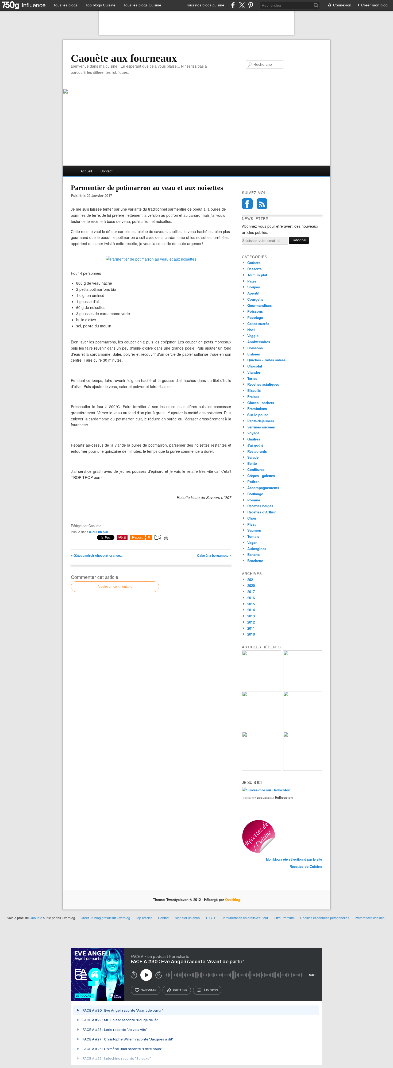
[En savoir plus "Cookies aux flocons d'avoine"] (302, 728)
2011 (251, 628)
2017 (251, 591)
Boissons (255, 347)
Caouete (36, 917)
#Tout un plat (98, 531)
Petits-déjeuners (260, 420)
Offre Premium (284, 917)
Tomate (253, 536)
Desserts (254, 268)
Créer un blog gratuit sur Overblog (105, 917)
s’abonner (149, 990)
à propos (210, 990)
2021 (251, 579)
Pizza (251, 524)
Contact (107, 170)
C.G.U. (211, 917)
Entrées (253, 354)
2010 (251, 634)
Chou (251, 518)
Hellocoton (284, 797)
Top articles (144, 917)
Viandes (254, 372)
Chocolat (254, 366)
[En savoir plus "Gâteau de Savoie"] (261, 728)
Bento (252, 463)
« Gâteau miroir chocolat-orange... (96, 555)
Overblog (232, 899)
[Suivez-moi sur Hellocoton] (266, 789)
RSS (262, 203)
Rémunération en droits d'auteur (244, 917)
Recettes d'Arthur (261, 511)
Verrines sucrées (261, 426)
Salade (253, 457)
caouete (263, 797)
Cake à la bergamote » (214, 555)
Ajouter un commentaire (115, 587)
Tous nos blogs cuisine (205, 5)
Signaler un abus (188, 917)
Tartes (252, 378)
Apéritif (253, 293)
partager (180, 990)
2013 (251, 615)
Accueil (86, 170)
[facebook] (233, 5)
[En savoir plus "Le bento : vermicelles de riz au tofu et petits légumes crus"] (261, 687)
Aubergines (256, 548)
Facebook (247, 203)
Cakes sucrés (258, 323)
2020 (251, 585)
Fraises (253, 396)
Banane (253, 554)
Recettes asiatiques (263, 384)
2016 (251, 597)
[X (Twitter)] (241, 5)
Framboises (257, 408)
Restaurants (257, 451)
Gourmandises (259, 305)
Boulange (255, 493)
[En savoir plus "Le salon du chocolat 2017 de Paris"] (261, 769)
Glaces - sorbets (260, 402)
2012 (251, 622)
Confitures (255, 469)
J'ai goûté (255, 445)
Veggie (253, 335)
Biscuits (254, 390)
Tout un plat (257, 274)
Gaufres (253, 439)
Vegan (252, 542)
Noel (251, 329)
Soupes (253, 286)
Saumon (254, 530)
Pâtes (251, 281)
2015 (251, 603)
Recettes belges (260, 505)
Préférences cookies (369, 917)
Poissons (255, 311)
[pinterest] (250, 5)
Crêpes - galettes (261, 475)
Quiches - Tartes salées (266, 359)
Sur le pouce (257, 414)
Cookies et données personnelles (324, 917)
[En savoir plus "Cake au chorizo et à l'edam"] (302, 769)
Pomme (253, 499)
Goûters (253, 262)
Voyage (253, 432)
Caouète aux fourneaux (124, 58)
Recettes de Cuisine (306, 866)
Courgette (255, 299)
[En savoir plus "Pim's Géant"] (302, 687)
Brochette (255, 560)
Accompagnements (263, 487)
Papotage (255, 317)
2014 (251, 609)
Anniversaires (258, 341)
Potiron (253, 481)
